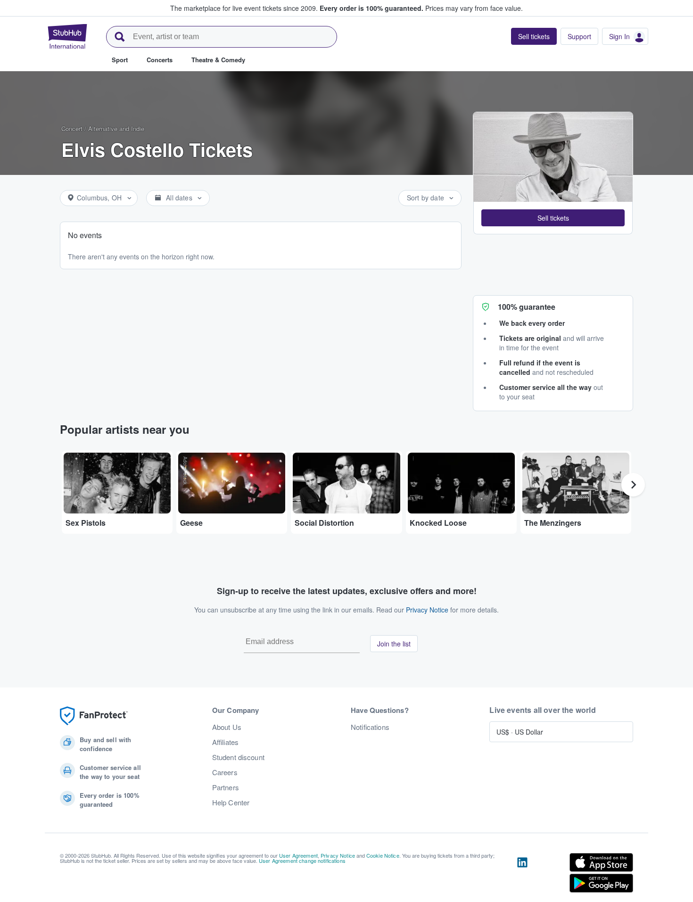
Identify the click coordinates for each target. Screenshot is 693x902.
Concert (71, 128)
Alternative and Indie (116, 128)
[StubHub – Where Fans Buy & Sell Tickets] (67, 36)
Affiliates (225, 742)
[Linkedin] (522, 875)
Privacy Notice (427, 609)
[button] (553, 217)
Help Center (231, 802)
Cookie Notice (382, 855)
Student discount (238, 757)
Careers (225, 772)
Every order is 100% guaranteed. (371, 8)
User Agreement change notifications (302, 860)
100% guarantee (526, 306)
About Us (226, 727)
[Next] (633, 485)
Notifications (370, 727)
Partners (225, 787)
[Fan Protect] (94, 716)
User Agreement (298, 855)
